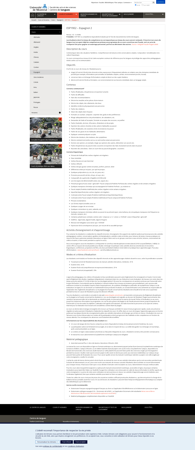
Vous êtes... (149, 407)
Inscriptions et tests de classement (108, 408)
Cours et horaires (43, 20)
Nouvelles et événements (71, 422)
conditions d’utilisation (76, 446)
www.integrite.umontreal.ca (114, 295)
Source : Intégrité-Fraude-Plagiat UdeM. (145, 44)
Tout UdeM (146, 5)
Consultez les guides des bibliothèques (44, 140)
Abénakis (37, 37)
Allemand (37, 42)
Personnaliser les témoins (47, 442)
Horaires (35, 113)
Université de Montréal (38, 7)
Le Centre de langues (38, 407)
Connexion (126, 3)
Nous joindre (126, 407)
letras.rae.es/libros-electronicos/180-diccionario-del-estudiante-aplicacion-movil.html (113, 392)
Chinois (36, 57)
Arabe (36, 52)
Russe (36, 107)
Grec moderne (39, 77)
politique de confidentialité (52, 446)
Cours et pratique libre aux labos (43, 166)
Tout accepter (80, 442)
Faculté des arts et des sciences (63, 7)
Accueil (33, 20)
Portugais (37, 102)
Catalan (36, 62)
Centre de (60, 10)
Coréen (36, 67)
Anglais (36, 47)
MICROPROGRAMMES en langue (84, 408)
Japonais (37, 97)
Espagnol (60, 20)
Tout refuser (66, 442)
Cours (53, 20)
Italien (36, 92)
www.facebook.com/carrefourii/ (88, 250)
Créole (36, 82)
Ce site (138, 5)
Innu (35, 87)
